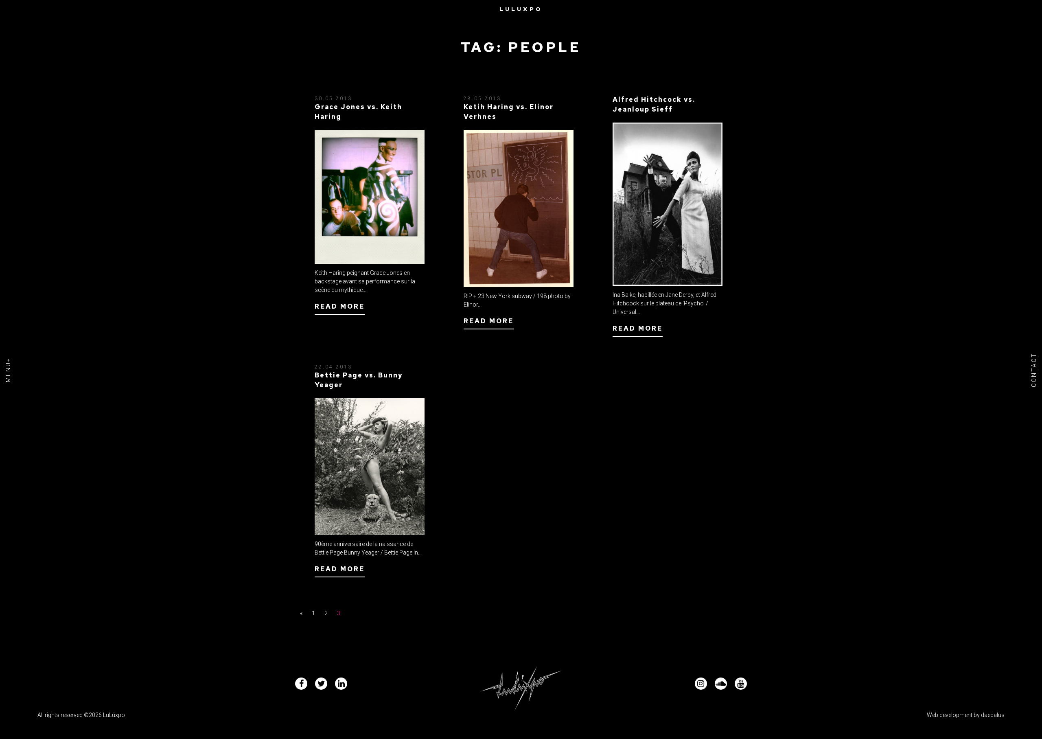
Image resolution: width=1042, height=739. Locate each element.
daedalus (993, 715)
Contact (1034, 369)
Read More (340, 306)
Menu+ (8, 369)
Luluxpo (521, 9)
